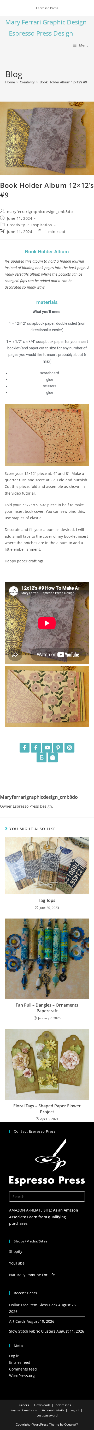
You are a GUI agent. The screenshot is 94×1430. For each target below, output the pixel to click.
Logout (74, 1410)
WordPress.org (22, 1375)
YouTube (17, 1263)
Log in (14, 1355)
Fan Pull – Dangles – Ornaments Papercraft (47, 1008)
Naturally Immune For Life (32, 1274)
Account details (53, 1410)
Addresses (63, 1405)
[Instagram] (69, 748)
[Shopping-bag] (53, 757)
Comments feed (23, 1369)
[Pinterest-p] (58, 748)
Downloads (42, 1405)
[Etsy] (41, 757)
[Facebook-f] (25, 748)
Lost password (47, 1415)
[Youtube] (47, 748)
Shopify (15, 1251)
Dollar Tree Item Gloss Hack (33, 1304)
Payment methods (23, 1410)
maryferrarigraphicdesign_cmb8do (40, 211)
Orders (24, 1405)
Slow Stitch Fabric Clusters (32, 1331)
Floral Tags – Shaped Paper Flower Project (47, 1108)
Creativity (16, 224)
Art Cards (17, 1321)
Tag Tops (47, 900)
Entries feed (19, 1362)
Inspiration (41, 224)
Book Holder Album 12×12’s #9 (63, 82)
